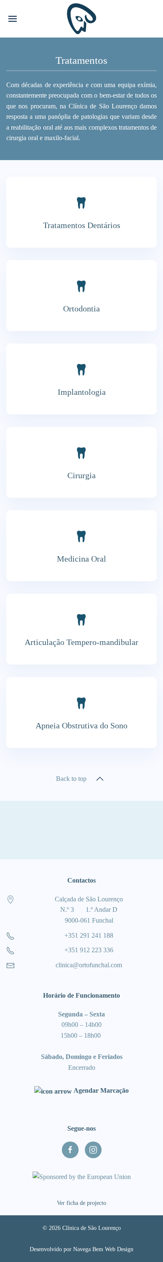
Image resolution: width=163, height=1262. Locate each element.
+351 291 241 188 (88, 935)
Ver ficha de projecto (81, 1203)
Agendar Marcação (100, 1090)
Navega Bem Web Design (103, 1249)
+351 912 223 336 (88, 949)
